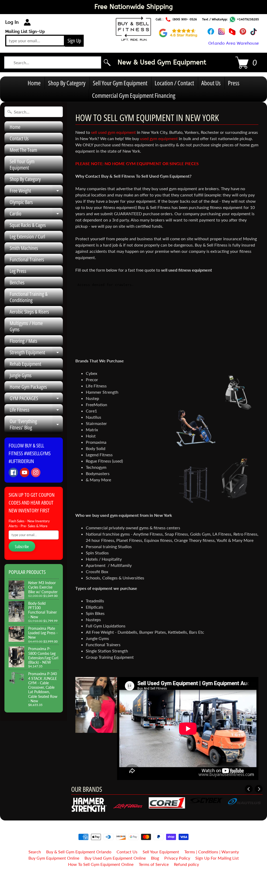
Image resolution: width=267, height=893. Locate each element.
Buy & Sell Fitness (131, 877)
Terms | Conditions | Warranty (211, 851)
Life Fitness (36, 411)
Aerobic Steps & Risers (29, 311)
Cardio (36, 214)
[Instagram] (35, 472)
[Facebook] (13, 472)
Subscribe (22, 546)
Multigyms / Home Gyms (26, 326)
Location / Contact (174, 83)
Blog (155, 857)
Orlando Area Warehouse (233, 43)
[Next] (259, 789)
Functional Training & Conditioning (28, 297)
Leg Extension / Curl (27, 236)
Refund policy (186, 864)
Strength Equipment (36, 353)
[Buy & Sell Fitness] (133, 38)
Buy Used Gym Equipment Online (115, 857)
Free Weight (36, 191)
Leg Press (18, 270)
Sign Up (74, 40)
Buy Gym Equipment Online (53, 857)
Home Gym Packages (28, 386)
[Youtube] (24, 472)
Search (34, 851)
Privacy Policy (177, 857)
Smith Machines (24, 247)
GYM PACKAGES (36, 399)
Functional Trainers (27, 259)
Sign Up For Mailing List (217, 857)
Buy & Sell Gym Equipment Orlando (78, 851)
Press (233, 83)
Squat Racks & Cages (28, 225)
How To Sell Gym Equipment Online (101, 864)
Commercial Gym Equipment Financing (133, 95)
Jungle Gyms (21, 375)
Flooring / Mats (23, 340)
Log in (12, 22)
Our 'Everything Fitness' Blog (36, 425)
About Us (211, 83)
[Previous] (249, 789)
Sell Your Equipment (161, 851)
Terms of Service (154, 864)
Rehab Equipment (25, 363)
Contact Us (19, 138)
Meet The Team (23, 149)
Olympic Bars (21, 202)
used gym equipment (159, 138)
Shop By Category (67, 83)
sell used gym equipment (113, 132)
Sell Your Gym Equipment (120, 83)
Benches (17, 282)
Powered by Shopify (134, 882)
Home (34, 83)
